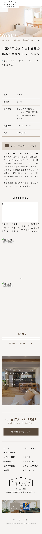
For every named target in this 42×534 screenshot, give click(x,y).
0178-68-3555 (21, 420)
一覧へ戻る (21, 334)
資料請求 (7, 470)
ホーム (4, 40)
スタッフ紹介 (28, 461)
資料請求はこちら (22, 432)
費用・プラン (9, 453)
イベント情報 (9, 457)
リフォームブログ (30, 466)
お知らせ (26, 457)
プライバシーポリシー (21, 520)
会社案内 (7, 461)
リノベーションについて (21, 343)
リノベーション (29, 448)
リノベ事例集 (15, 40)
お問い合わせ (28, 470)
